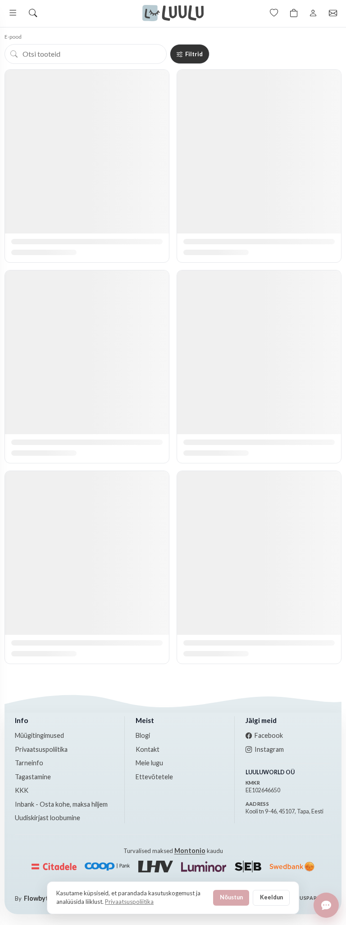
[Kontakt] (332, 13)
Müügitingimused (39, 735)
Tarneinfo (29, 763)
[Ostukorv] (293, 13)
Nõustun (231, 897)
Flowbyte (38, 898)
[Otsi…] (32, 13)
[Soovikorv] (273, 13)
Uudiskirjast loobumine (47, 818)
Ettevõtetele (154, 777)
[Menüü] (13, 13)
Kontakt (147, 749)
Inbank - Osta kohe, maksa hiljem (61, 804)
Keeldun (271, 897)
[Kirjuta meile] (326, 905)
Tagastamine (33, 777)
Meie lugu (149, 763)
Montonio (189, 850)
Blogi (143, 735)
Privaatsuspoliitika (41, 749)
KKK (21, 790)
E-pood (13, 37)
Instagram (269, 749)
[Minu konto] (313, 13)
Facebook (269, 735)
